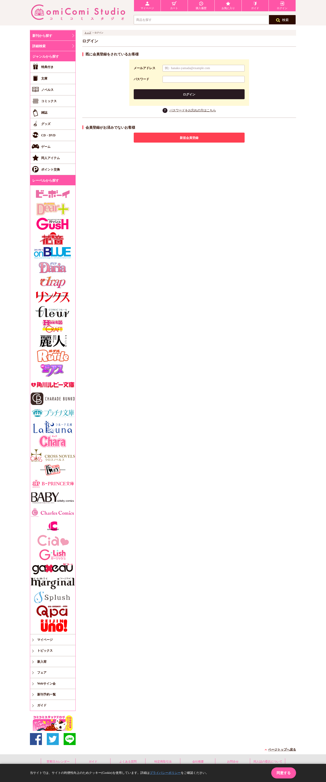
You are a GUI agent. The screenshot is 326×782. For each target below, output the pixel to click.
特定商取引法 (163, 761)
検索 (285, 20)
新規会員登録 (189, 137)
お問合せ (233, 761)
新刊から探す (42, 35)
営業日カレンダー (58, 761)
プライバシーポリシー (165, 772)
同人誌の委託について (267, 761)
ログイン (189, 94)
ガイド (93, 761)
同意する (284, 773)
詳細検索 (39, 46)
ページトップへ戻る (282, 749)
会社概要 (198, 761)
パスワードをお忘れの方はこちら (192, 110)
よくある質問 (128, 761)
